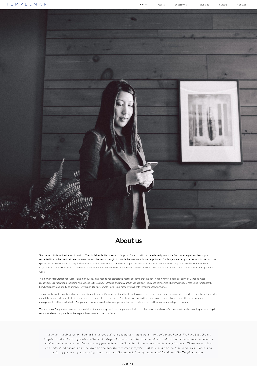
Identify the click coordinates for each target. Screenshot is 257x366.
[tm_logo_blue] (26, 3)
